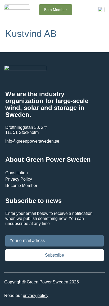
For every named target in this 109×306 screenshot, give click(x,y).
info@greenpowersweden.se (32, 141)
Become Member (21, 185)
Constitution (16, 173)
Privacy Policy (18, 179)
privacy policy (35, 295)
